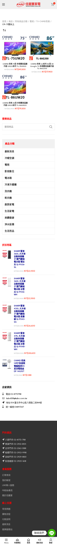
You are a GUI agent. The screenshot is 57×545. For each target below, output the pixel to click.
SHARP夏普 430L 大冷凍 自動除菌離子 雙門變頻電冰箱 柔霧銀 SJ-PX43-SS (20, 313)
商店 (11, 21)
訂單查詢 (6, 475)
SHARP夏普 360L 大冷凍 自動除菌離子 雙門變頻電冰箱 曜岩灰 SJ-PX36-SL (19, 259)
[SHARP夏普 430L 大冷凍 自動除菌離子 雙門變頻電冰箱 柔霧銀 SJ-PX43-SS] (7, 315)
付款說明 (6, 519)
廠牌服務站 (7, 529)
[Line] (52, 533)
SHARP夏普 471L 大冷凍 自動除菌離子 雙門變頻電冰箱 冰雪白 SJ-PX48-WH (19, 341)
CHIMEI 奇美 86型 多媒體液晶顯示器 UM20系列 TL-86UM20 (15, 104)
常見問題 (6, 509)
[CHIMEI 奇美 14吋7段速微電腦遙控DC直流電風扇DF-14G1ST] (7, 368)
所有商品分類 (21, 21)
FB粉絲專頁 (7, 490)
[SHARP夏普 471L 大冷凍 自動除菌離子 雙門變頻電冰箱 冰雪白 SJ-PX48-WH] (7, 343)
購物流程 (6, 514)
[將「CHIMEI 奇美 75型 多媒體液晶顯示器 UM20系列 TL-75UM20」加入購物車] (4, 58)
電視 (32, 21)
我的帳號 (6, 480)
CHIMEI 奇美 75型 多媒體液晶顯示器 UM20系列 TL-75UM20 (15, 65)
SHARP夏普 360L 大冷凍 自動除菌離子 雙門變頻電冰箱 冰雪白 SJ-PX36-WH (19, 286)
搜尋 (51, 126)
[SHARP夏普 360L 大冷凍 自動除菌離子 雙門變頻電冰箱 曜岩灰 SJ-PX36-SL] (7, 261)
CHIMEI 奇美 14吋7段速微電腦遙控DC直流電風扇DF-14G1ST (19, 366)
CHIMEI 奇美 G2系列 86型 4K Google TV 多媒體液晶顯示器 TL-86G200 (42, 66)
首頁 (4, 21)
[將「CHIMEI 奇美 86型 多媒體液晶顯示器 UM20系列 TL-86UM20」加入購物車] (4, 97)
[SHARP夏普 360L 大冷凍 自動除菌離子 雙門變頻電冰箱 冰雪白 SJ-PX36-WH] (7, 288)
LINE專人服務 (8, 485)
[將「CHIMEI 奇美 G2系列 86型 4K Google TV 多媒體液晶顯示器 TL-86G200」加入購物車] (31, 58)
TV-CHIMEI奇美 (43, 21)
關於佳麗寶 (7, 495)
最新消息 (6, 524)
